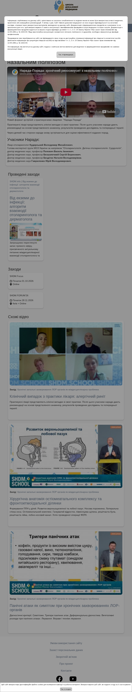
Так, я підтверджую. (66, 54)
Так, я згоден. (66, 689)
